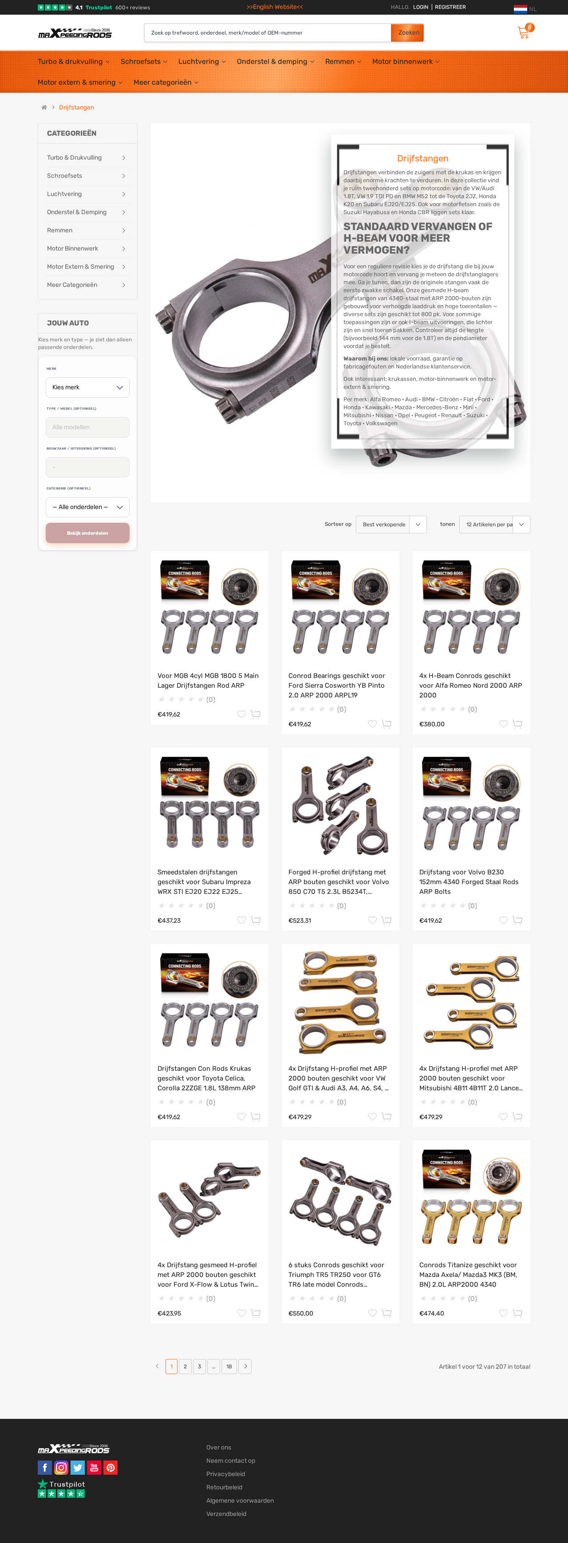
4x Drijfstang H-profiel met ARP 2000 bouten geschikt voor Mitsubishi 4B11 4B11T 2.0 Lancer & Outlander (470, 1079)
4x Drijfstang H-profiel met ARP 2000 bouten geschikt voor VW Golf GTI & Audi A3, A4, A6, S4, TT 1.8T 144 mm (340, 1079)
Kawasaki (377, 407)
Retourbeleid (224, 1487)
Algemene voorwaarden (240, 1500)
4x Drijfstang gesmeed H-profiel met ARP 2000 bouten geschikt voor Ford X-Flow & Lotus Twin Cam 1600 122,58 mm (207, 1275)
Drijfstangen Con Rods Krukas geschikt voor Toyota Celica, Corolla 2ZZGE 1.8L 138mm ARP (207, 1078)
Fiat (468, 399)
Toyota (352, 423)
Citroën (449, 399)
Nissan (384, 415)
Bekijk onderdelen (87, 533)
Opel (404, 415)
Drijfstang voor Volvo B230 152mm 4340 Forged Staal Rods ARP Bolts (469, 882)
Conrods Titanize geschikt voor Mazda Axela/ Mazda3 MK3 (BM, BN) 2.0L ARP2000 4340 (468, 1274)
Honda (352, 407)
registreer (448, 7)
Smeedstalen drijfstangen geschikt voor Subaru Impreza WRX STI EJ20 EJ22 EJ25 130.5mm (204, 882)
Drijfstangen (76, 108)
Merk (52, 369)
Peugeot (425, 415)
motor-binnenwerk (444, 379)
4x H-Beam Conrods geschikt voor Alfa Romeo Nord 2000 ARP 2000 (470, 685)
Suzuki (475, 415)
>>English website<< (275, 7)
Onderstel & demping (272, 61)
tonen (447, 524)
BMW (428, 399)
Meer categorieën (163, 82)
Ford (484, 399)
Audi (411, 399)
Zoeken (408, 32)
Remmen (340, 61)
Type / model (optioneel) (71, 409)
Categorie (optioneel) (69, 488)
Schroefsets (141, 61)
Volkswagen (382, 423)
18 (229, 1366)
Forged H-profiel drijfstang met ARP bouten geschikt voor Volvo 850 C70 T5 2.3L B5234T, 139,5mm (338, 882)
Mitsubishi (357, 415)
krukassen (402, 379)
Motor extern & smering (77, 82)
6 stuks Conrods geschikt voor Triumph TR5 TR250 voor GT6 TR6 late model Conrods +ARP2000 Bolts (336, 1275)
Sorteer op (338, 524)
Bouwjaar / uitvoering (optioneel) (81, 448)
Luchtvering (198, 61)
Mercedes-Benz (437, 407)
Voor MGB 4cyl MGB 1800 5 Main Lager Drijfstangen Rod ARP (208, 680)
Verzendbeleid (226, 1514)
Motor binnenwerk (402, 61)
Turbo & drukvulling (70, 61)
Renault (451, 415)
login (420, 7)
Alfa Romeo (385, 399)
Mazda (403, 407)
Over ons (218, 1447)
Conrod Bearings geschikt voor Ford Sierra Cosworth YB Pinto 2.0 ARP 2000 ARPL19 (336, 685)
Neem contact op (230, 1461)
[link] (245, 1366)
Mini (468, 407)
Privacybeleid (225, 1474)
